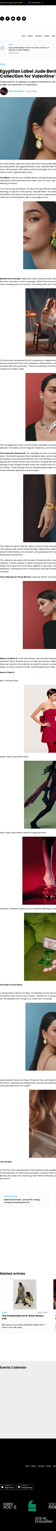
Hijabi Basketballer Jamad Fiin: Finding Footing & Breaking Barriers (22, 1201)
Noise (46, 36)
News (30, 36)
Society (38, 36)
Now (24, 36)
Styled (3, 64)
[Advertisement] (28, 1239)
